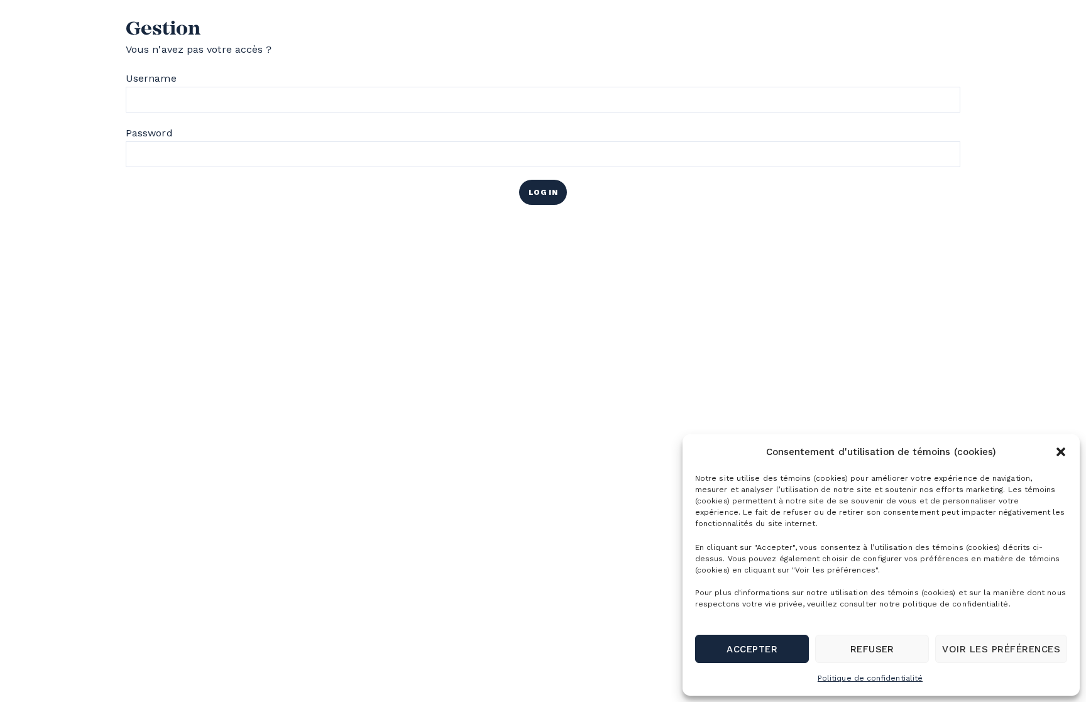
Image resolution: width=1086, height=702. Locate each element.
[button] (1061, 452)
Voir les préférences (1001, 649)
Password (149, 133)
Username (151, 78)
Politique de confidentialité (870, 678)
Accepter (752, 649)
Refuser (872, 649)
